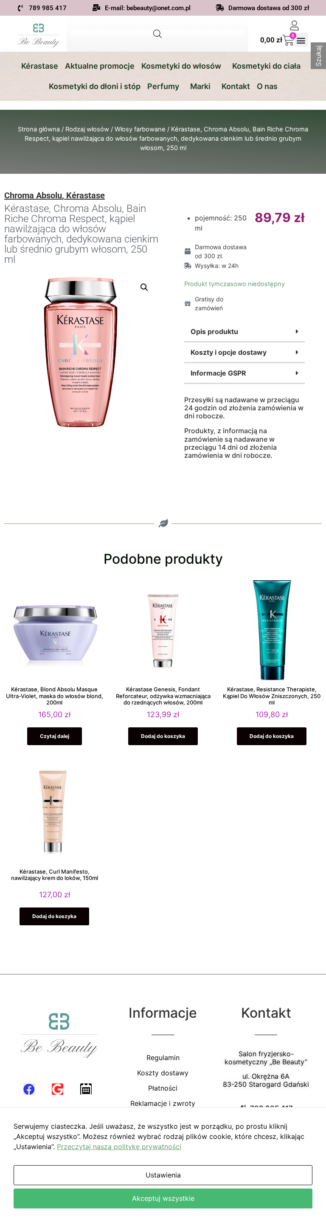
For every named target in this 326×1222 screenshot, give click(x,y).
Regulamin (163, 1057)
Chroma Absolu (33, 195)
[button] (301, 40)
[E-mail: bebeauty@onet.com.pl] (96, 7)
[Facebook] (29, 1089)
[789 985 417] (20, 8)
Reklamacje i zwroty (162, 1103)
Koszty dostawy (162, 1073)
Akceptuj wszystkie (163, 1198)
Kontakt (236, 86)
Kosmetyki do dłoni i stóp (95, 86)
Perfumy (163, 86)
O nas (267, 86)
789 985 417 (48, 8)
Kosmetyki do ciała (266, 65)
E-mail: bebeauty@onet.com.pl (148, 8)
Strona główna (39, 129)
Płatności (162, 1088)
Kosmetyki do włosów (181, 65)
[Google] (57, 1089)
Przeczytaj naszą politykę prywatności (119, 1146)
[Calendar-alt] (86, 1089)
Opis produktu (214, 331)
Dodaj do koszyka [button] (163, 736)
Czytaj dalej (54, 736)
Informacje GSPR (218, 373)
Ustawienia (163, 1175)
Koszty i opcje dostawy (229, 352)
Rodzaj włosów (87, 129)
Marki (200, 86)
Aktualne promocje (100, 65)
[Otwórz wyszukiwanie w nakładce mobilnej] (157, 34)
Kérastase (39, 65)
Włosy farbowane (140, 129)
